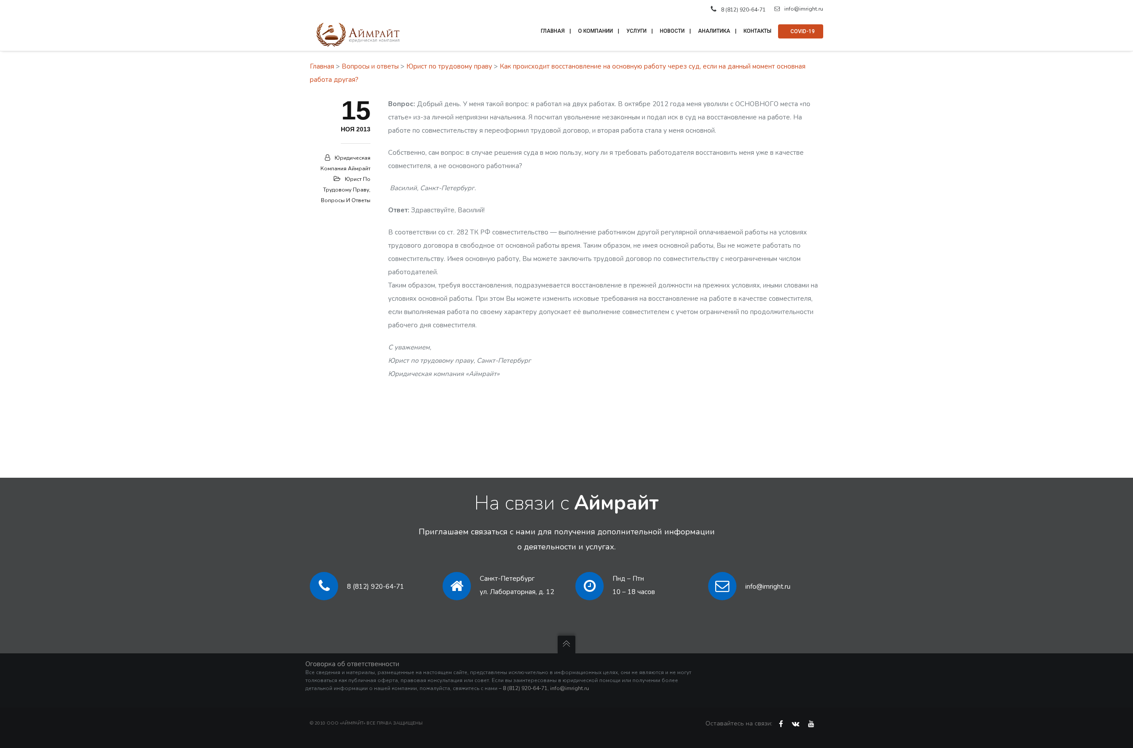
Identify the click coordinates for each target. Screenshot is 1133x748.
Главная (322, 66)
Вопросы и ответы (370, 66)
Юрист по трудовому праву (449, 66)
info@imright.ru (803, 8)
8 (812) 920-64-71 (375, 586)
